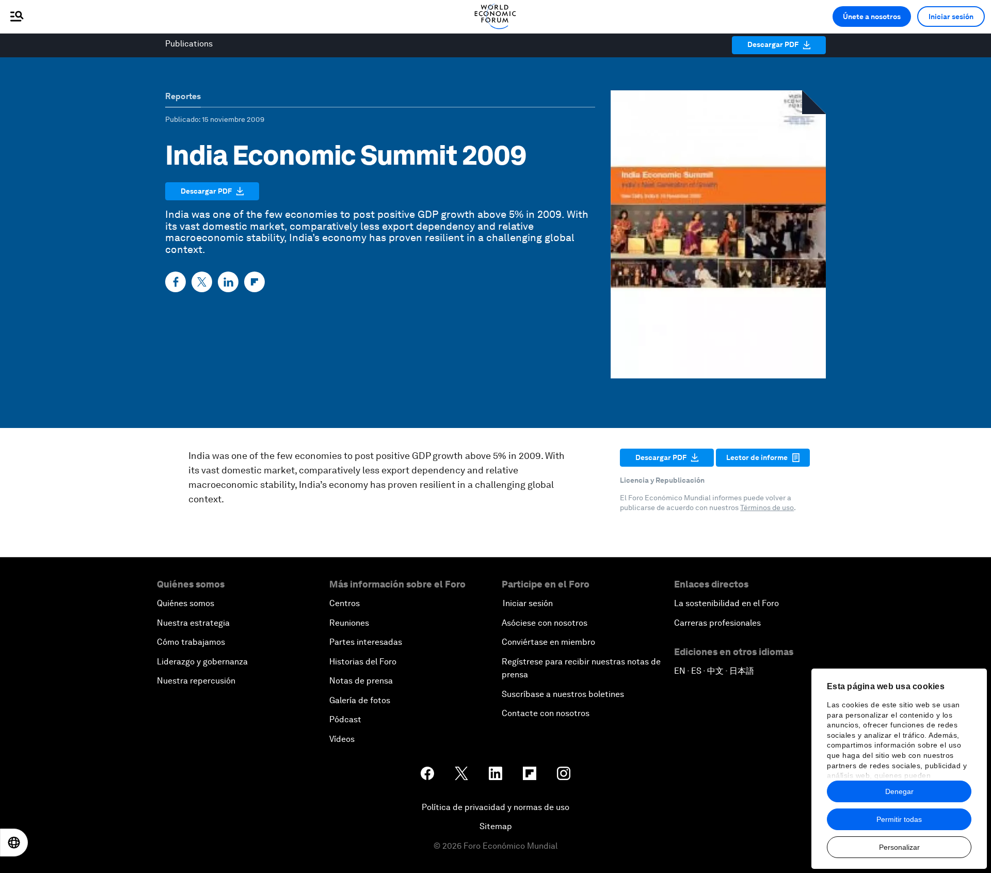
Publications (189, 44)
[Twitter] (201, 282)
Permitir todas (899, 819)
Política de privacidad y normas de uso (495, 807)
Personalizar (899, 847)
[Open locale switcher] (14, 842)
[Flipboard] (254, 282)
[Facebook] (175, 282)
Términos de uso (767, 507)
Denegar (899, 791)
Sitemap (495, 826)
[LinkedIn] (228, 282)
